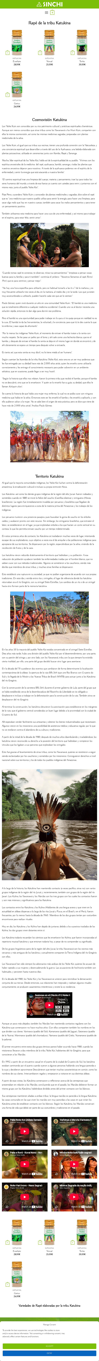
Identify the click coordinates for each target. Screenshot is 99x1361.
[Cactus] (17, 84)
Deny (49, 1353)
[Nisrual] (49, 42)
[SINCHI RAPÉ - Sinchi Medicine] (49, 4)
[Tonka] (82, 42)
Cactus (17, 103)
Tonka (82, 61)
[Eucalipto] (17, 42)
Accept (49, 1346)
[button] (46, 12)
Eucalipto (17, 61)
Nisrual (49, 61)
